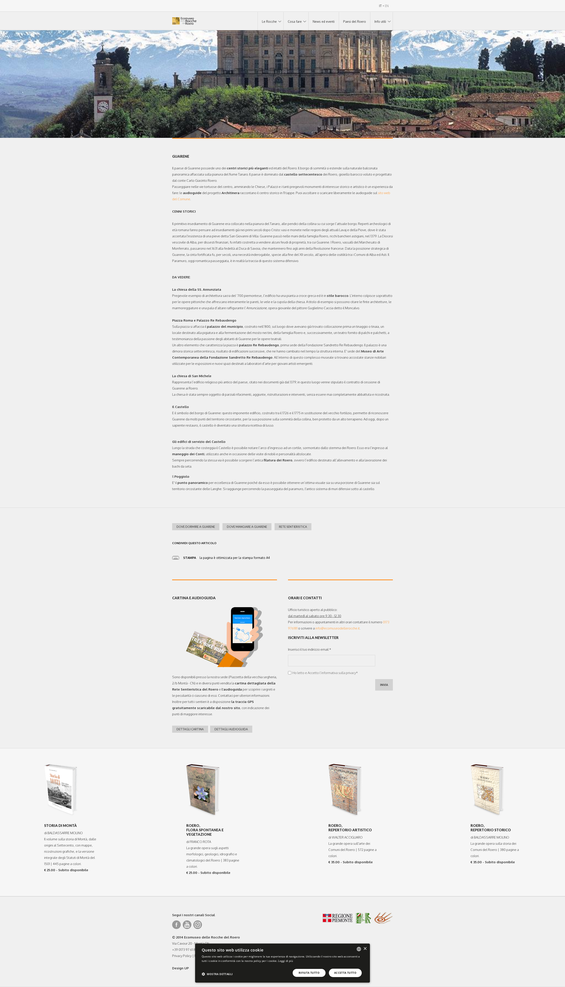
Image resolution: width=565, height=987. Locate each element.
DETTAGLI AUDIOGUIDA (231, 729)
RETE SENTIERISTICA (293, 526)
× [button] (365, 948)
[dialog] (282, 963)
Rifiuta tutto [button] (309, 973)
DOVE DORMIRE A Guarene (196, 526)
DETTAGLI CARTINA (190, 729)
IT (380, 6)
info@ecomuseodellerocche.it (337, 628)
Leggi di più (285, 961)
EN (387, 6)
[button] (217, 973)
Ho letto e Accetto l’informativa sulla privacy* (325, 673)
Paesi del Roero (354, 21)
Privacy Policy (182, 956)
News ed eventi (324, 21)
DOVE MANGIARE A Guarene (247, 526)
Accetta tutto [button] (345, 973)
